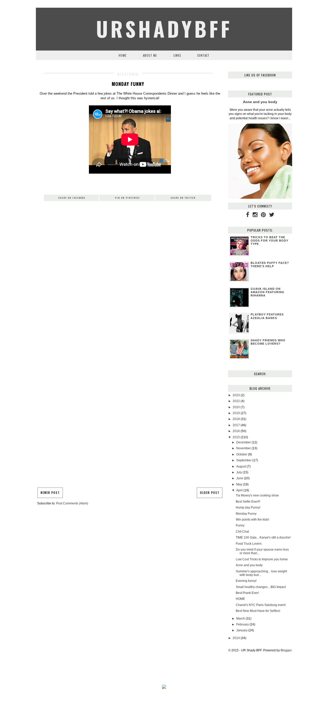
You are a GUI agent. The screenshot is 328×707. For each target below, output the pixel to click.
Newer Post (50, 492)
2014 (236, 638)
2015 (236, 437)
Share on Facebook (71, 198)
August (241, 466)
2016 (236, 431)
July (239, 472)
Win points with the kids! (252, 519)
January (242, 630)
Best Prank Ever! (247, 593)
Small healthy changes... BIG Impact (261, 587)
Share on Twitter (183, 198)
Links (177, 55)
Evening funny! (246, 581)
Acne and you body (260, 102)
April (239, 490)
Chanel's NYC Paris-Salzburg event (260, 605)
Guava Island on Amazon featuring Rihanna (267, 292)
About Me (150, 55)
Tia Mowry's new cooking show (257, 495)
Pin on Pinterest (127, 198)
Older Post (209, 492)
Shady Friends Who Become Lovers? (268, 342)
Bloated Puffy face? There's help (270, 264)
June (239, 478)
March (240, 618)
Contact (203, 55)
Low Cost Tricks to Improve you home (262, 559)
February (242, 624)
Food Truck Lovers (249, 543)
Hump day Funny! (248, 507)
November (243, 448)
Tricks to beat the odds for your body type (269, 240)
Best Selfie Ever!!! (248, 501)
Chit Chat (242, 531)
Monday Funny (246, 513)
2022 (236, 401)
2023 (236, 395)
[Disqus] (130, 286)
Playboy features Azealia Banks (267, 316)
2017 (236, 425)
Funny (240, 525)
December (243, 442)
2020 (236, 407)
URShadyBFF (164, 28)
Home (123, 55)
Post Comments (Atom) (72, 503)
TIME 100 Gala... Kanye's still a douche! (263, 537)
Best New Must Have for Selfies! (258, 611)
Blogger (286, 650)
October (241, 454)
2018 (236, 419)
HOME (240, 599)
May (239, 484)
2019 (236, 413)
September (244, 460)
